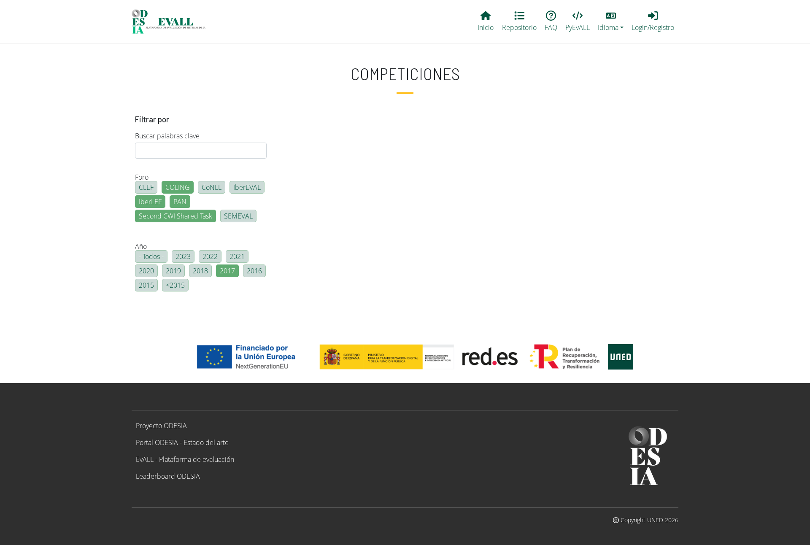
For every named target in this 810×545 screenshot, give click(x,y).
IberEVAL (247, 187)
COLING (177, 187)
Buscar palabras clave (167, 135)
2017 (227, 270)
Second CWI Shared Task (175, 216)
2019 (173, 270)
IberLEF (150, 201)
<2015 (175, 285)
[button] (611, 21)
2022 (210, 256)
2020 (146, 270)
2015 (146, 285)
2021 (237, 256)
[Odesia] (172, 21)
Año (141, 246)
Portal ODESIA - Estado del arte (182, 442)
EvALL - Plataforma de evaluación (185, 459)
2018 (200, 270)
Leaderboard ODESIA (168, 476)
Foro (141, 177)
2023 (183, 256)
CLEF (146, 187)
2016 (254, 270)
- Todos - (151, 256)
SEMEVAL (238, 216)
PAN (179, 201)
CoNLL (211, 187)
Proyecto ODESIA (161, 425)
